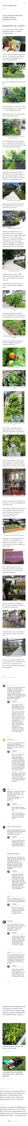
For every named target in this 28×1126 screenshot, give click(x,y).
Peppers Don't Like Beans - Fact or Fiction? (13, 1047)
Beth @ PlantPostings (13, 853)
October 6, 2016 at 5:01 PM (18, 872)
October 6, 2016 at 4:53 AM (14, 740)
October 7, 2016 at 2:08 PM (17, 952)
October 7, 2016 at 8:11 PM (18, 934)
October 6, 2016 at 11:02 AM (18, 838)
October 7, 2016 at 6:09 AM (18, 905)
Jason (3, 110)
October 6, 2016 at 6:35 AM (14, 827)
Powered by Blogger (15, 1121)
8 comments (9, 1051)
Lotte (8, 896)
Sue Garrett (10, 739)
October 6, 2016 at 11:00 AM (18, 805)
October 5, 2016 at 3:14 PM (18, 702)
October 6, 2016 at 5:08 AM (16, 789)
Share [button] (3, 675)
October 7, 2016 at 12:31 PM (14, 922)
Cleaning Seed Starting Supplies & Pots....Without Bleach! (13, 1074)
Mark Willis (10, 921)
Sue (8, 789)
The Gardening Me (9, 5)
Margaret (14, 701)
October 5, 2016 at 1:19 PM (15, 685)
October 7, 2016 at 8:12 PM (18, 967)
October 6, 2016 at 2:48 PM (14, 855)
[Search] (25, 2)
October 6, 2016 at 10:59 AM (18, 752)
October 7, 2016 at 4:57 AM (17, 896)
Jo (7, 685)
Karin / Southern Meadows (14, 826)
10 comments (9, 1079)
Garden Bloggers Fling (11, 677)
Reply (8, 736)
